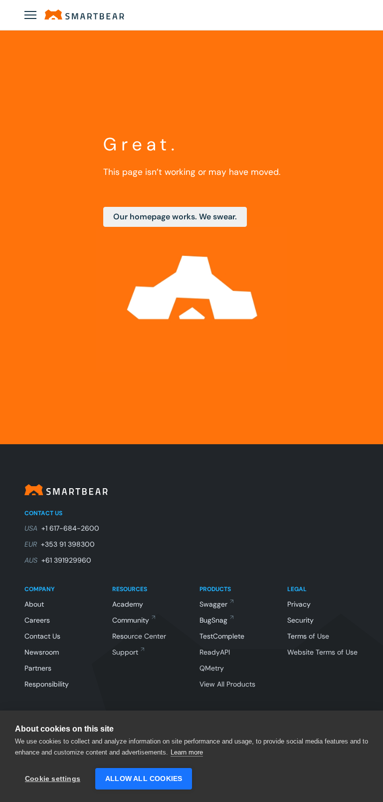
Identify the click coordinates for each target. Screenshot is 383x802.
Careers (37, 620)
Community (130, 620)
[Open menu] (30, 15)
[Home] (84, 14)
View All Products (227, 684)
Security (300, 620)
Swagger (213, 604)
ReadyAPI (214, 652)
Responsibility (46, 684)
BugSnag (213, 620)
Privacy (299, 604)
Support (125, 652)
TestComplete (221, 636)
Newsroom (41, 652)
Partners (37, 668)
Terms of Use (308, 636)
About (34, 604)
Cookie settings (52, 779)
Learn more (187, 752)
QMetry (211, 668)
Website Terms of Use (322, 652)
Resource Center (139, 636)
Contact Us (42, 636)
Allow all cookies (143, 779)
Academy (127, 604)
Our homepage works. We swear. (175, 216)
